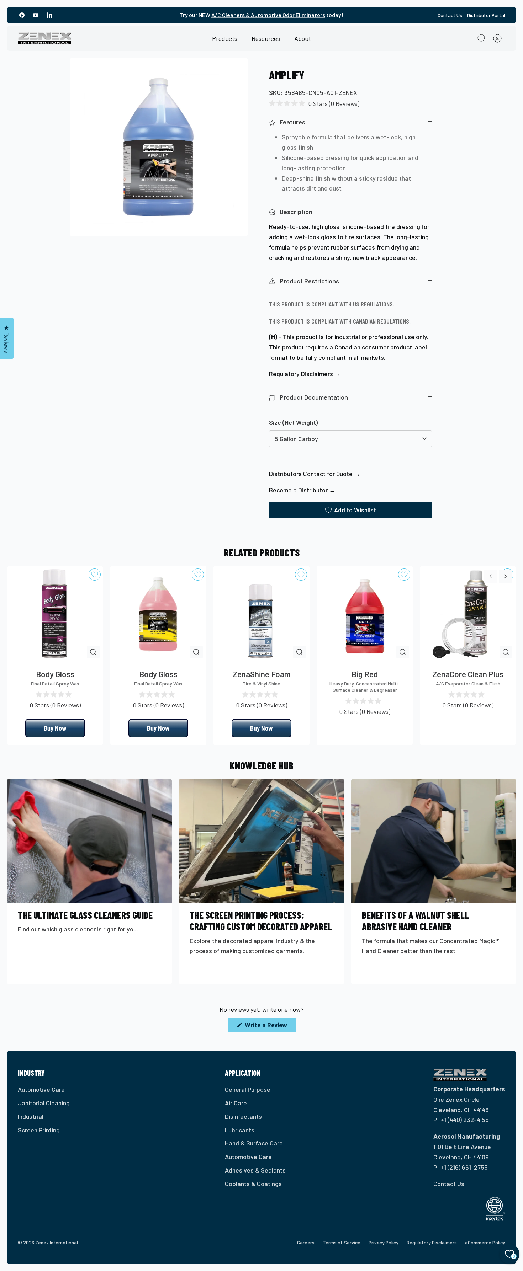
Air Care (236, 1103)
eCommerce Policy (485, 1242)
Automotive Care (41, 1089)
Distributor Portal (486, 15)
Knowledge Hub (261, 765)
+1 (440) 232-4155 (464, 1119)
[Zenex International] (44, 38)
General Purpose (247, 1089)
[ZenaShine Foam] (261, 614)
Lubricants (239, 1130)
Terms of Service (341, 1242)
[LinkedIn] (50, 15)
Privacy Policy (383, 1242)
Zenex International (56, 1242)
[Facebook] (22, 15)
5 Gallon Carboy (296, 439)
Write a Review (269, 1026)
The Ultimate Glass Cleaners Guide (85, 914)
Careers (306, 1242)
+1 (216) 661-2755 (464, 1167)
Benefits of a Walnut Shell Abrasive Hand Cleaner (415, 920)
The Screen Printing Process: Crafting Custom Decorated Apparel (261, 920)
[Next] (505, 576)
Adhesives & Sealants (255, 1170)
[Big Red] (365, 614)
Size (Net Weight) (293, 422)
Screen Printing (39, 1130)
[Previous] (490, 576)
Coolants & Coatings (253, 1183)
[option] (159, 147)
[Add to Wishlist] (94, 574)
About (302, 38)
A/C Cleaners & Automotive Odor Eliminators (268, 14)
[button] (314, 102)
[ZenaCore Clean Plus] (468, 614)
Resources (266, 38)
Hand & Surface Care (254, 1143)
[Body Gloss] (55, 614)
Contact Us (450, 15)
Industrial (30, 1116)
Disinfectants (243, 1116)
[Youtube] (36, 15)
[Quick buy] (93, 652)
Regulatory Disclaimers (432, 1242)
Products (224, 38)
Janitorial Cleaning (44, 1103)
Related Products (262, 552)
